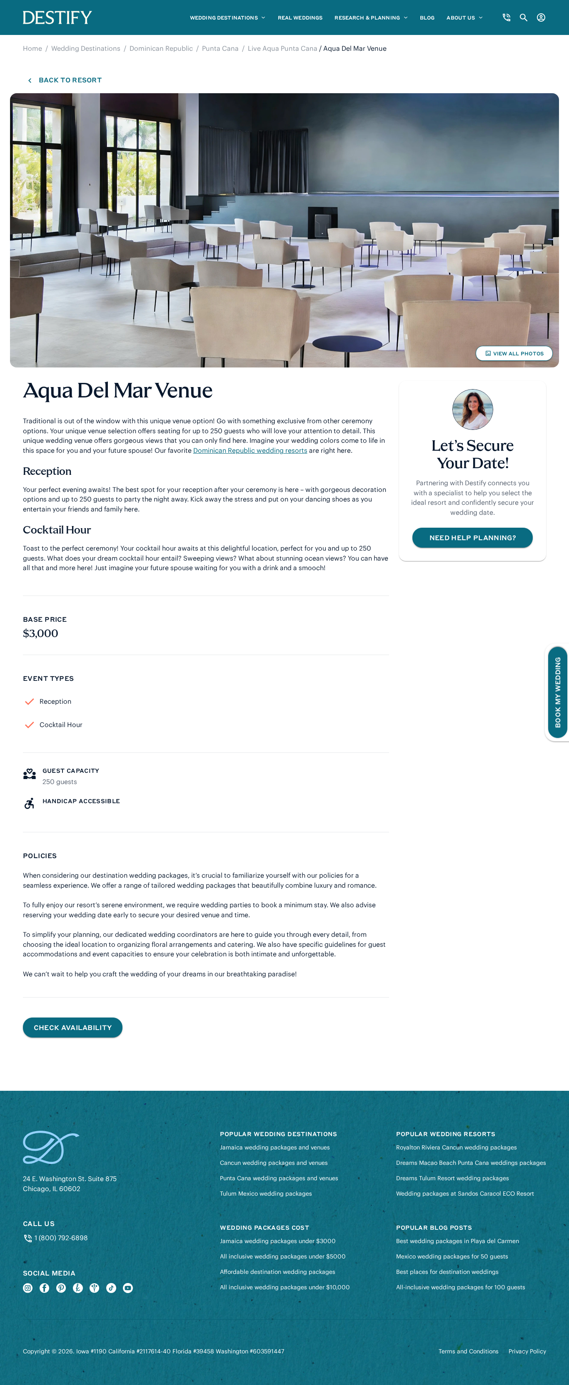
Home (32, 48)
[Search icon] (524, 18)
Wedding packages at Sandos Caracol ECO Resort (465, 1193)
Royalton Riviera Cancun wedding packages (456, 1147)
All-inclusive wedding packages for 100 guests (460, 1287)
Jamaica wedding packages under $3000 (278, 1241)
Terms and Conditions (469, 1351)
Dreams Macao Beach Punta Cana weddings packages (471, 1163)
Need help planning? (472, 537)
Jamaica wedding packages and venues (275, 1147)
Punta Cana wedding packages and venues (279, 1178)
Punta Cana (220, 48)
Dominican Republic (161, 48)
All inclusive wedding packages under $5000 (283, 1256)
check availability (73, 1027)
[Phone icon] (507, 17)
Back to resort (70, 79)
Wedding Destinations (85, 48)
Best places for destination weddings (447, 1272)
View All (514, 355)
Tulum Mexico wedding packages (266, 1193)
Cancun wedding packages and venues (274, 1163)
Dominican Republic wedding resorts (250, 450)
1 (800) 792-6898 (60, 1238)
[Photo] (284, 230)
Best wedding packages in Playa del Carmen (457, 1241)
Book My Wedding (557, 692)
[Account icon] (541, 17)
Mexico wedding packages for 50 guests (452, 1256)
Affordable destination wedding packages (277, 1272)
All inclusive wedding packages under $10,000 (285, 1287)
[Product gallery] (284, 230)
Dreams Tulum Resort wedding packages (452, 1178)
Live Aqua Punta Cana (282, 48)
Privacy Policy (527, 1351)
